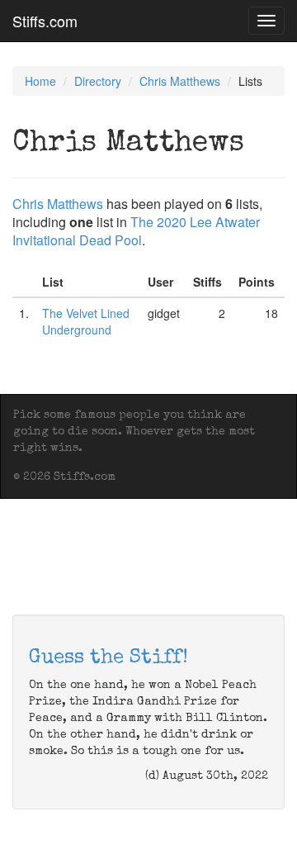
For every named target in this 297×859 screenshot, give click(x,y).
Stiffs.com (45, 20)
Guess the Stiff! (108, 658)
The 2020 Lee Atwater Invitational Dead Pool (136, 230)
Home (40, 81)
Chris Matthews (179, 81)
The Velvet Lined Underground (86, 321)
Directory (97, 81)
